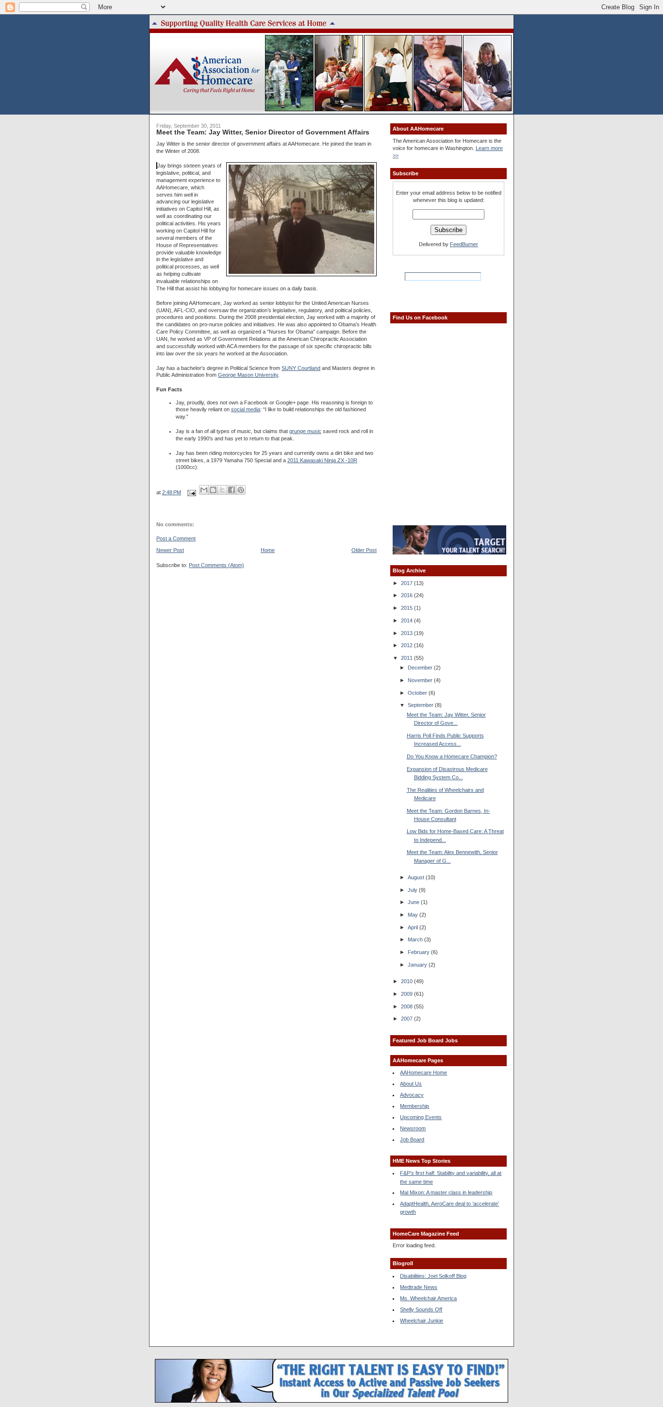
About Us (411, 1084)
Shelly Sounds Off (421, 1309)
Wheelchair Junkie (421, 1320)
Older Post (364, 550)
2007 (407, 1019)
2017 (407, 583)
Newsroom (413, 1128)
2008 (407, 1006)
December (421, 667)
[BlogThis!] (213, 490)
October (418, 693)
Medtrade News (418, 1287)
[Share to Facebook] (231, 490)
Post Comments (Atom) (216, 565)
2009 (407, 994)
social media (245, 409)
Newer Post (170, 550)
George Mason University (248, 375)
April (413, 927)
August (417, 877)
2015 (407, 608)
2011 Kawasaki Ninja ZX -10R (322, 460)
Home (268, 550)
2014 (407, 620)
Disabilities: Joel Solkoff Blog (433, 1276)
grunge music (305, 431)
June (414, 902)
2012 (407, 645)
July (413, 890)
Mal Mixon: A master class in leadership (446, 1192)
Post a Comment (176, 538)
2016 (407, 595)
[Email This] (204, 490)
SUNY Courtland (301, 368)
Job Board (412, 1139)
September (421, 705)
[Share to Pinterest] (241, 490)
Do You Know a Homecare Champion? (452, 756)
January (418, 965)
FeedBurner (464, 244)
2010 (407, 981)
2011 (407, 658)
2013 (407, 633)
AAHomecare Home (423, 1072)
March (416, 939)
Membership (414, 1106)
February (419, 952)
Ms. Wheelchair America (428, 1298)
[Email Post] (190, 492)
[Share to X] (222, 490)
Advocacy (412, 1095)
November (421, 680)
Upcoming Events (421, 1117)
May (413, 915)
